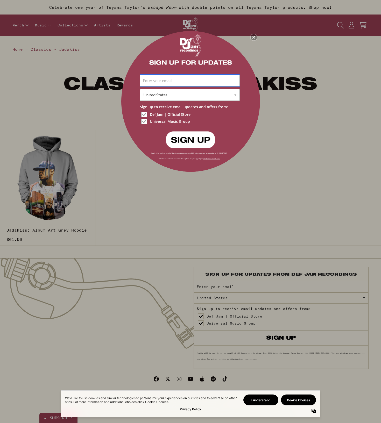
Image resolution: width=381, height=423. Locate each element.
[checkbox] (190, 114)
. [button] (190, 139)
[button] (254, 37)
